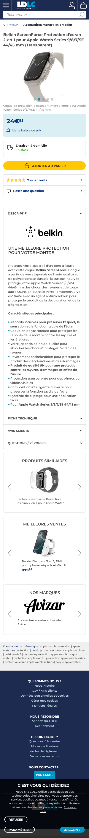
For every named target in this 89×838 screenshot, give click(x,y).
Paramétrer (19, 830)
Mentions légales (44, 705)
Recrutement (44, 726)
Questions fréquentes (44, 741)
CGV (35, 690)
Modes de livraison (44, 746)
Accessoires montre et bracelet (47, 25)
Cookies (63, 695)
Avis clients (49, 690)
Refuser (16, 820)
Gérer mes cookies (44, 700)
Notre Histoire (45, 685)
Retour (12, 25)
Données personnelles (37, 695)
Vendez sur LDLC (44, 721)
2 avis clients (36, 180)
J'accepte (72, 830)
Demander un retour (44, 756)
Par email (44, 775)
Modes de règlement (45, 751)
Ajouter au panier (49, 166)
